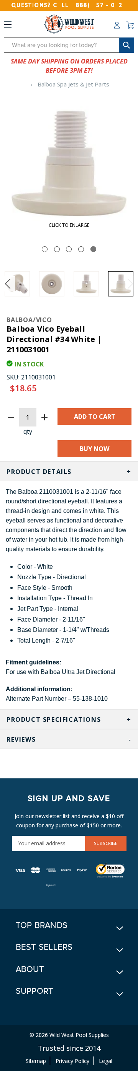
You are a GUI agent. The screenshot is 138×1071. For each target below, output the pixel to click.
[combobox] (69, 45)
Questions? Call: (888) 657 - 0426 (69, 5)
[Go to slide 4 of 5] (81, 249)
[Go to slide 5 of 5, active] (93, 249)
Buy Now (94, 448)
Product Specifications (54, 719)
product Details (39, 471)
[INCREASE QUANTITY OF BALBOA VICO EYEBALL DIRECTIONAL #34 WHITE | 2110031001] (44, 417)
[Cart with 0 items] (130, 25)
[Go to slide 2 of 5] (57, 249)
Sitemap (36, 1060)
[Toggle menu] (8, 26)
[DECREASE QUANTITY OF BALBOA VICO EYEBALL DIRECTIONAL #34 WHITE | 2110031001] (11, 417)
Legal (105, 1060)
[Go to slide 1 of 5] (45, 249)
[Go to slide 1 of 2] (7, 283)
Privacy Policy (72, 1060)
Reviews (21, 739)
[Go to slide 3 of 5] (69, 249)
